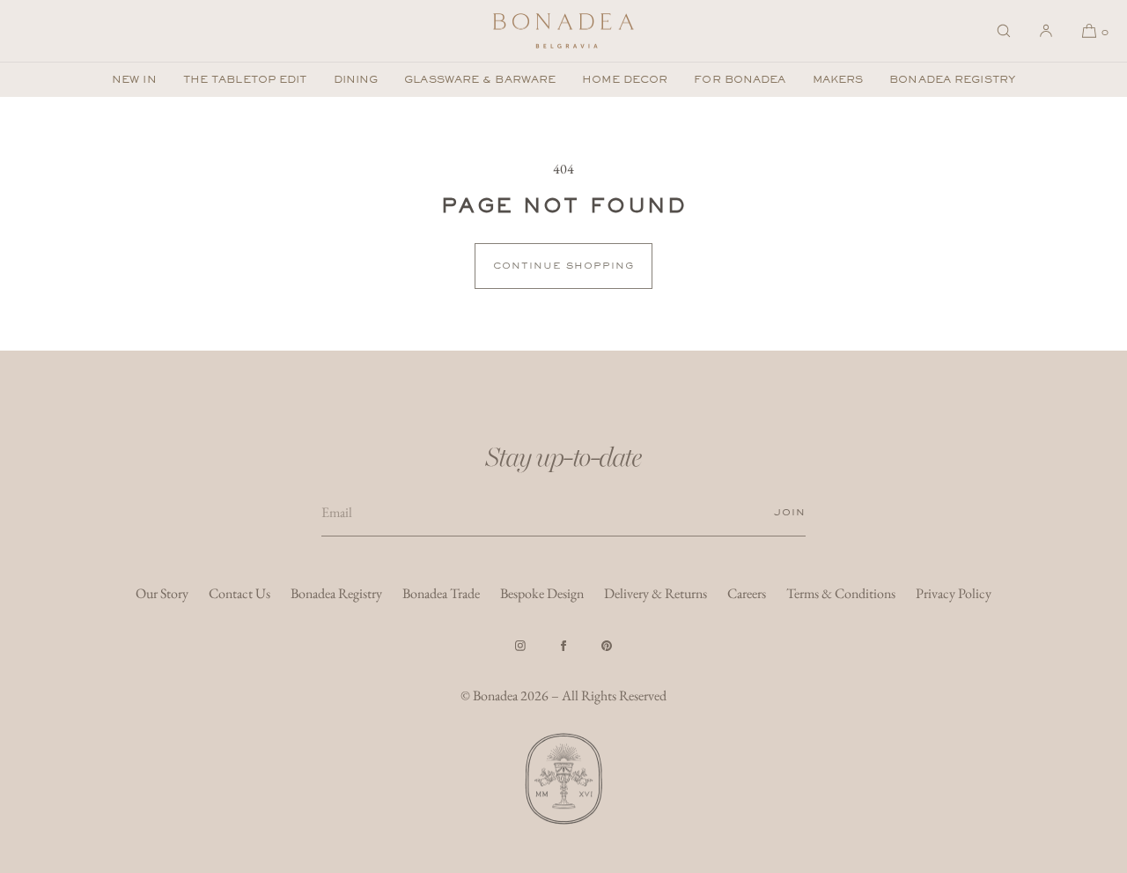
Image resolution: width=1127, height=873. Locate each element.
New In (134, 79)
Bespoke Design (542, 593)
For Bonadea (739, 79)
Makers (838, 79)
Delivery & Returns (655, 593)
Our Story (162, 593)
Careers (746, 593)
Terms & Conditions (840, 593)
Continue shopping (563, 265)
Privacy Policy (953, 593)
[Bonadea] (563, 30)
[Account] (1046, 31)
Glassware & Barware (480, 79)
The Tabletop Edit (245, 79)
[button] (1004, 31)
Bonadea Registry (952, 79)
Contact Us (239, 593)
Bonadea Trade (441, 593)
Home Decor (624, 79)
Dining (356, 79)
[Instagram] (520, 645)
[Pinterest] (606, 645)
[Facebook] (563, 645)
